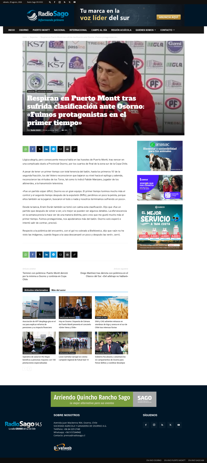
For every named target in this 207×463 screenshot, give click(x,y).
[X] (69, 2)
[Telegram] (53, 149)
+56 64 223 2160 (72, 429)
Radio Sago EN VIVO (35, 2)
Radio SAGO (36, 130)
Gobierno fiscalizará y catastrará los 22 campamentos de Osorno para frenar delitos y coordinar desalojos (110, 360)
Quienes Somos (145, 29)
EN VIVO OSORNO (154, 460)
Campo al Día (99, 29)
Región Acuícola (121, 29)
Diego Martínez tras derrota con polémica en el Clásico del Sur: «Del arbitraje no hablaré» (104, 275)
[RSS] (64, 2)
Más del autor (59, 290)
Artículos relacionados (36, 290)
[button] (50, 2)
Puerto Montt (41, 29)
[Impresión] (67, 149)
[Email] (60, 149)
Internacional (78, 29)
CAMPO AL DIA (101, 317)
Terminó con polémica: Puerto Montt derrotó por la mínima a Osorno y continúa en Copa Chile (45, 276)
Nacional (59, 29)
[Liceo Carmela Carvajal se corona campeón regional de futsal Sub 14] (75, 343)
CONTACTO (166, 29)
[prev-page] (24, 369)
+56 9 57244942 (73, 432)
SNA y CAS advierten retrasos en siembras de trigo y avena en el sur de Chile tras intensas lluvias (111, 324)
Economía (27, 317)
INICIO (11, 29)
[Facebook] (54, 2)
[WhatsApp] (26, 149)
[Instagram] (59, 2)
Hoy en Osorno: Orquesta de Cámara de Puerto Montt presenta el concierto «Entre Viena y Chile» (75, 324)
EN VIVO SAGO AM (196, 460)
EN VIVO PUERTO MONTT (174, 460)
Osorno (23, 29)
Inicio (25, 37)
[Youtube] (74, 2)
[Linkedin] (46, 149)
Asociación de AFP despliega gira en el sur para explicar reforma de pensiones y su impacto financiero (39, 324)
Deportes (34, 37)
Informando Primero (44, 91)
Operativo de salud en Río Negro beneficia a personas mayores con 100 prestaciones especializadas (39, 360)
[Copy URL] (74, 149)
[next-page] (29, 369)
